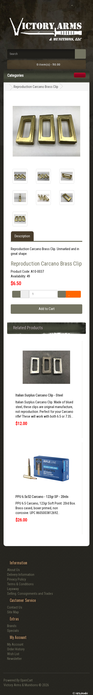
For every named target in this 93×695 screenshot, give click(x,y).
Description (22, 236)
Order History (16, 649)
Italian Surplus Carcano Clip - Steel (39, 395)
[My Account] (70, 5)
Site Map (13, 612)
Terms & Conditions (20, 584)
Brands (11, 626)
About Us (13, 570)
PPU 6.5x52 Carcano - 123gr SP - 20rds (42, 497)
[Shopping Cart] (81, 5)
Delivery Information (20, 574)
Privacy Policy (16, 579)
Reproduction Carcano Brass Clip (36, 87)
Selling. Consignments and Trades (30, 593)
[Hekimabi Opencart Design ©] (80, 693)
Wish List (13, 654)
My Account (15, 644)
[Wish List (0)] (76, 5)
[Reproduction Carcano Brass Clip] (20, 176)
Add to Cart (47, 309)
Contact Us (14, 607)
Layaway (13, 589)
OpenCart (26, 680)
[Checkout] (86, 5)
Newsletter (14, 659)
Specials (13, 631)
